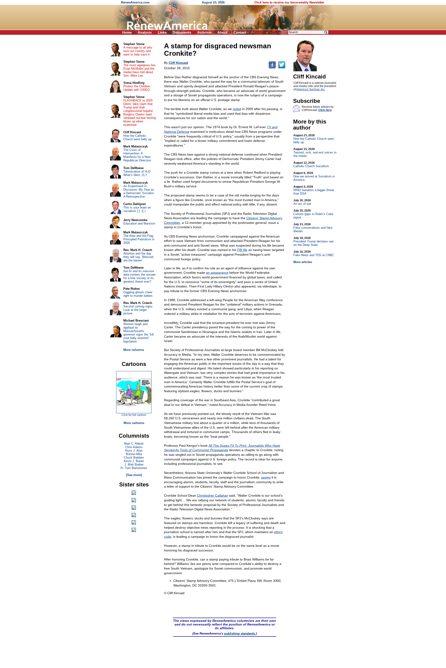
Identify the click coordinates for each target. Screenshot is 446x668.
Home (127, 32)
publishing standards (239, 633)
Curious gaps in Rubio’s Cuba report (313, 214)
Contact (239, 32)
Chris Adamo (133, 447)
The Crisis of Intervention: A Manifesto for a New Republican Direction (137, 155)
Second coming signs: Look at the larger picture (138, 310)
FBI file (242, 250)
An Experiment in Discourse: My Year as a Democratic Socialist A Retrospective (138, 191)
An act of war (302, 202)
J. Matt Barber (134, 464)
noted (237, 109)
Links (162, 32)
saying (266, 477)
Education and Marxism (139, 223)
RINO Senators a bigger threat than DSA (313, 190)
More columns (133, 350)
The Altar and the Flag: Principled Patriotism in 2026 (138, 239)
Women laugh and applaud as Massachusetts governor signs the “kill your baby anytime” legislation (138, 332)
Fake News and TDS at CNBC (313, 253)
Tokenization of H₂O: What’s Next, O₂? (137, 173)
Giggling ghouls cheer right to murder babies (138, 293)
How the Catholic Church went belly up (313, 139)
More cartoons (134, 423)
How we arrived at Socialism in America (314, 176)
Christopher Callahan (212, 495)
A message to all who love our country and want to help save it (137, 51)
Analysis (145, 32)
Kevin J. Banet (134, 461)
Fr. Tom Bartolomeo (134, 468)
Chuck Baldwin (134, 457)
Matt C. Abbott (134, 443)
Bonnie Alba (134, 454)
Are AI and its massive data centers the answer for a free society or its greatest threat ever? (139, 276)
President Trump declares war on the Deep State (313, 241)
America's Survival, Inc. (310, 89)
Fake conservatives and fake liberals (312, 228)
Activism (204, 32)
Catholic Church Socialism (311, 164)
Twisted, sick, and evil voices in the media (314, 152)
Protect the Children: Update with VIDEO (137, 88)
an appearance (217, 272)
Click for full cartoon (133, 415)
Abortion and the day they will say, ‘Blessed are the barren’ (138, 257)
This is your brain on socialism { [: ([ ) (137, 209)
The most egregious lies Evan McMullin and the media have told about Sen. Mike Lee (139, 70)
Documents (182, 32)
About (222, 32)
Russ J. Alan (133, 450)
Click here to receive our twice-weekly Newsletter (289, 2)
